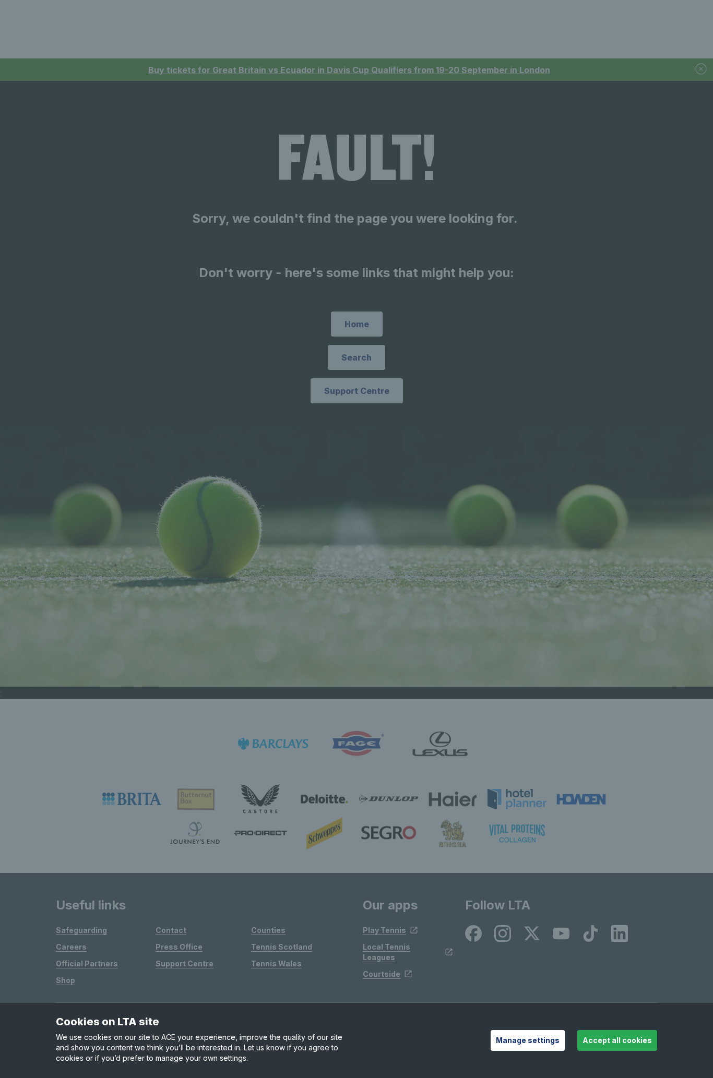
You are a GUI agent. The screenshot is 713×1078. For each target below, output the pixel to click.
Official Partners (87, 963)
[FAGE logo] (356, 743)
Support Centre (356, 391)
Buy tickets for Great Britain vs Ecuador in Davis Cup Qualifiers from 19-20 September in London (349, 70)
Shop (65, 980)
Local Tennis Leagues (386, 952)
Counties (268, 930)
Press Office (179, 946)
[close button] (701, 70)
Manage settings (528, 1040)
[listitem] (131, 799)
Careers (71, 946)
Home (356, 324)
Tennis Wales (276, 963)
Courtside (381, 973)
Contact (171, 930)
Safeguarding (81, 930)
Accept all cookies (617, 1040)
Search (356, 357)
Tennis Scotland (281, 946)
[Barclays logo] (273, 743)
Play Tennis (384, 930)
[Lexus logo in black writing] (440, 743)
